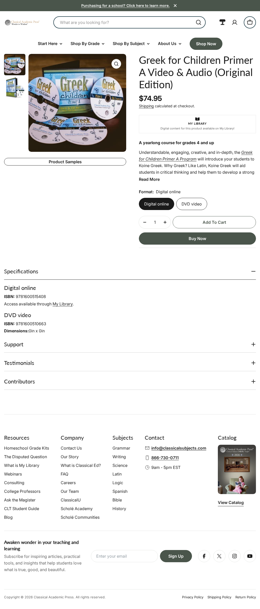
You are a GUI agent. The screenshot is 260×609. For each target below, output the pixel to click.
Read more (149, 179)
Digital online (156, 203)
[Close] (175, 5)
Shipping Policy (219, 597)
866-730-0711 (165, 457)
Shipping (146, 106)
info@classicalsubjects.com (178, 448)
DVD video (192, 203)
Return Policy (245, 597)
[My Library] (222, 22)
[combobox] (129, 22)
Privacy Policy (192, 597)
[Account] (235, 22)
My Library (63, 303)
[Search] (199, 22)
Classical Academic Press (54, 597)
